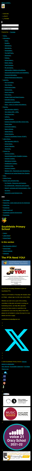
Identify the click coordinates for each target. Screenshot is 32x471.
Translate (12, 32)
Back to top (5, 369)
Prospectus (6, 207)
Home (4, 233)
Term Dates (6, 200)
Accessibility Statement (16, 366)
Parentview (6, 215)
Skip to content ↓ (6, 2)
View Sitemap (5, 366)
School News (6, 238)
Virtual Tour (6, 205)
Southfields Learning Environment (12, 212)
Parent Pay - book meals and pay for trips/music (16, 202)
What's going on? (8, 210)
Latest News (6, 235)
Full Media (27, 366)
